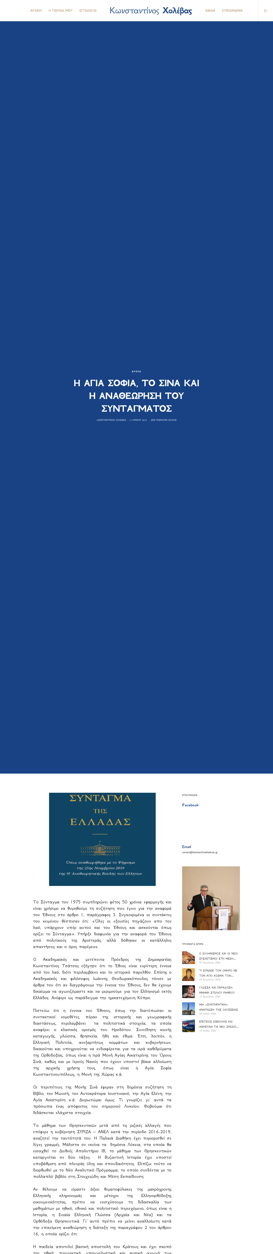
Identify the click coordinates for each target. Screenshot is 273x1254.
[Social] (263, 10)
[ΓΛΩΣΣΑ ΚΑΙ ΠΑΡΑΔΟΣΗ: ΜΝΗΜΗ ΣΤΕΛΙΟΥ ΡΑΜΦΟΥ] (188, 991)
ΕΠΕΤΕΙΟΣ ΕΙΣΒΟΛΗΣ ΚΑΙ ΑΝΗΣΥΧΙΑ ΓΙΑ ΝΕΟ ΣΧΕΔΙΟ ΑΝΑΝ (217, 1024)
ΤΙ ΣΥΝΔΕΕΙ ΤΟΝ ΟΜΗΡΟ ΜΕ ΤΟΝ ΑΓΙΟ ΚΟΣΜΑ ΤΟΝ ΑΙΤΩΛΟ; (218, 973)
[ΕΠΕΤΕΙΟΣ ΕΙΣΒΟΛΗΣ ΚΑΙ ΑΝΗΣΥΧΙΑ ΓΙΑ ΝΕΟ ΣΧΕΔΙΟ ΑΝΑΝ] (188, 1025)
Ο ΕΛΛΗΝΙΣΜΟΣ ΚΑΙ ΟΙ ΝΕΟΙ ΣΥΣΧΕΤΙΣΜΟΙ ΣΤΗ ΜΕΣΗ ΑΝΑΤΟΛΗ (218, 956)
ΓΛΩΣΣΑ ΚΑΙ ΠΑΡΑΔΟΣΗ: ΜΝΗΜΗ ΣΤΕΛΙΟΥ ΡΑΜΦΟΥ (217, 990)
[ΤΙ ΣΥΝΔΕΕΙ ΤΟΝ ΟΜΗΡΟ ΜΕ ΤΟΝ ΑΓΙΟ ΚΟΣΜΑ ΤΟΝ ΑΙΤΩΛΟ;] (188, 974)
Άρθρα (136, 371)
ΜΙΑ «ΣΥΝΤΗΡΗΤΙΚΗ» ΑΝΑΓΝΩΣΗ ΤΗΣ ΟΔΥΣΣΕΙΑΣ (218, 1007)
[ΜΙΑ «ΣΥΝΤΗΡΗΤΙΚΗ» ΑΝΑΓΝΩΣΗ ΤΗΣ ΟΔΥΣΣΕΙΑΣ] (188, 1008)
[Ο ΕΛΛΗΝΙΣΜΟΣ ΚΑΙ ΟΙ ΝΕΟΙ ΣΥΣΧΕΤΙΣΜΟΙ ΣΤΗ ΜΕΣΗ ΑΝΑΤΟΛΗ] (188, 957)
